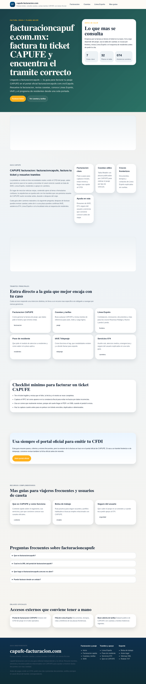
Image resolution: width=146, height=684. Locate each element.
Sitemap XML (126, 656)
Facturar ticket (18, 99)
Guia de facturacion (43, 458)
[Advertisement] (73, 133)
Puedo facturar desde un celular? (27, 579)
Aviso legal (125, 653)
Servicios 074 (107, 656)
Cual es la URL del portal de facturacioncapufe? (33, 563)
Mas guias (113, 4)
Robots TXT (125, 659)
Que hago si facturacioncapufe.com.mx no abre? (33, 572)
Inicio (85, 650)
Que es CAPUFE (108, 659)
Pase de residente (109, 653)
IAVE (85, 659)
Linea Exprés (99, 4)
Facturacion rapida (90, 653)
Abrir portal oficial (22, 458)
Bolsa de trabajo (127, 650)
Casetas (87, 4)
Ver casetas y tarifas (37, 99)
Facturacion (75, 4)
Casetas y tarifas (89, 656)
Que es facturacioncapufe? (25, 555)
